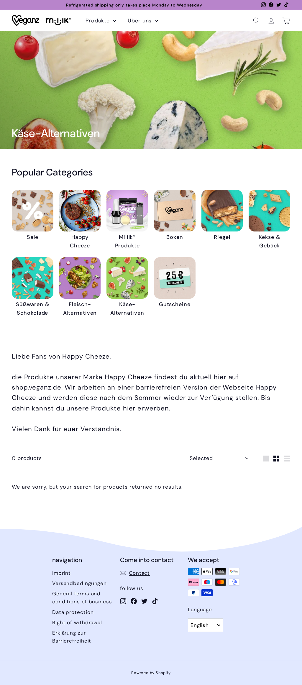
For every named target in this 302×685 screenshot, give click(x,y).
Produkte (98, 20)
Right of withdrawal (77, 622)
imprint (61, 573)
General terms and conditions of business (82, 597)
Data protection (73, 612)
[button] (256, 20)
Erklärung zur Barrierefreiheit (71, 637)
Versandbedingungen (79, 583)
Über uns (140, 20)
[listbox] (205, 625)
